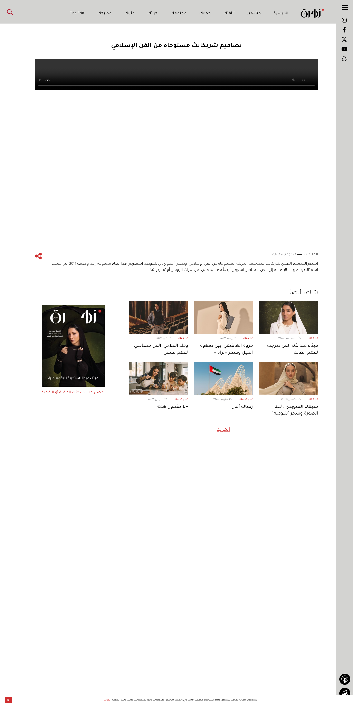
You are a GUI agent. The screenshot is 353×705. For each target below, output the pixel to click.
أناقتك (229, 13)
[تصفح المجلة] (344, 693)
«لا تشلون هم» (172, 407)
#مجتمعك (246, 399)
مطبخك (104, 13)
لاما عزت (311, 255)
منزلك (129, 13)
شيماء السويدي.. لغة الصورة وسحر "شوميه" (295, 411)
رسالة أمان (242, 407)
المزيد (223, 430)
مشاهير (254, 13)
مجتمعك (179, 13)
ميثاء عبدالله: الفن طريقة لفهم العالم (292, 350)
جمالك (205, 13)
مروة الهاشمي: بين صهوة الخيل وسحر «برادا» (226, 350)
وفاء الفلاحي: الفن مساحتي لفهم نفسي (161, 350)
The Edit (77, 13)
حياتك (152, 13)
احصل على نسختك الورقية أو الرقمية (73, 393)
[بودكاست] (344, 679)
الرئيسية (281, 13)
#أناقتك (313, 338)
